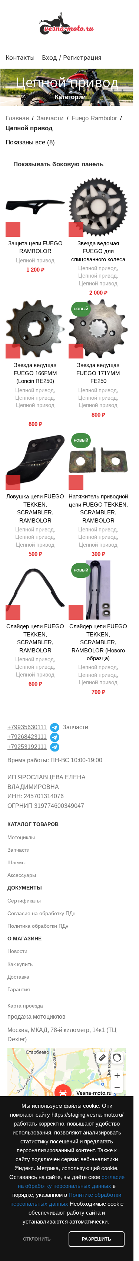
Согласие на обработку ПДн (41, 913)
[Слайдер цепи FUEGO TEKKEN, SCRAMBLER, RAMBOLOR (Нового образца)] (98, 590)
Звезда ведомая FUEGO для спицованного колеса (98, 251)
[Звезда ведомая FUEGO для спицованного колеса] (98, 207)
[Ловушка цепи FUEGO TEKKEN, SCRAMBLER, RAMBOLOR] (35, 460)
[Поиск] (125, 57)
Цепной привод (35, 260)
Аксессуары (21, 875)
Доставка (18, 977)
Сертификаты (24, 901)
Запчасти (50, 118)
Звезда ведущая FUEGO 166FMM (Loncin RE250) (35, 373)
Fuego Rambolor (94, 118)
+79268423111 (27, 737)
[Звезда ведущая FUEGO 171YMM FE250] (98, 328)
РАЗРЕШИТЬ (96, 1239)
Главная (17, 118)
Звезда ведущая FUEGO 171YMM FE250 (98, 373)
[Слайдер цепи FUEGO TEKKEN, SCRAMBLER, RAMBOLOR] (35, 590)
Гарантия (18, 989)
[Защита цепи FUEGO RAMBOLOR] (35, 207)
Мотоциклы (21, 837)
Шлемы (16, 862)
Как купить (20, 964)
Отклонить (37, 1239)
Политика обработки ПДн (38, 926)
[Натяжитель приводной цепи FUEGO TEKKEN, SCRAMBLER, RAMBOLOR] (98, 460)
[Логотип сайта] (67, 22)
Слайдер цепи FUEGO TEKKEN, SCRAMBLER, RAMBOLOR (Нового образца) (98, 642)
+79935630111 (27, 727)
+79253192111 (27, 747)
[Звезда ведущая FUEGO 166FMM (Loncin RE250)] (35, 328)
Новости (17, 951)
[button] (13, 229)
